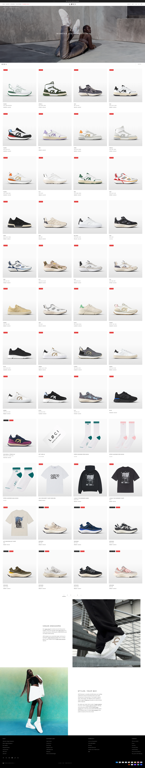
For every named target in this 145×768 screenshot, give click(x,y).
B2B (89, 751)
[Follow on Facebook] (3, 757)
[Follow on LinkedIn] (18, 757)
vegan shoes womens (60, 639)
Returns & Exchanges (51, 753)
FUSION (5, 104)
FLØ (39, 191)
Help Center (49, 741)
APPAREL (12, 4)
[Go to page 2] (81, 595)
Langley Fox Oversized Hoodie (81, 498)
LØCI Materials (49, 749)
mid (82, 700)
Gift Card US (42, 454)
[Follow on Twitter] (6, 757)
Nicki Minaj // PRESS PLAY (9, 454)
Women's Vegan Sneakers (14, 7)
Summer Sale (26, 4)
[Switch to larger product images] (2, 64)
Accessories (5, 749)
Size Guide (48, 745)
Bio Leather (5, 745)
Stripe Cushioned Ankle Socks (10, 498)
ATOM (75, 147)
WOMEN (8, 4)
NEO (110, 104)
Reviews (90, 745)
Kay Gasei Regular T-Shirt (9, 541)
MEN (4, 4)
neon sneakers (95, 710)
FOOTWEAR (18, 4)
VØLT (75, 104)
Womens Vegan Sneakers (8, 741)
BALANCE (76, 235)
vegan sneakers (98, 704)
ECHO (75, 322)
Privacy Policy (135, 747)
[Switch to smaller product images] (4, 64)
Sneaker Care (49, 747)
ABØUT (129, 4)
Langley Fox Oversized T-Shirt (116, 498)
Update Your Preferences (93, 749)
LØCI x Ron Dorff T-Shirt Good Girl (47, 498)
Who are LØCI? (135, 741)
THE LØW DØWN (91, 743)
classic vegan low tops (91, 705)
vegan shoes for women (53, 637)
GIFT (133, 4)
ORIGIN (4, 322)
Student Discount (92, 747)
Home (4, 7)
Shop (7, 7)
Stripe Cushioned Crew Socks (81, 454)
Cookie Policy (135, 749)
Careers (134, 745)
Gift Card (5, 751)
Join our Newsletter (92, 741)
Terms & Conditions (136, 751)
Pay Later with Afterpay (137, 753)
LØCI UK (4, 753)
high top (87, 700)
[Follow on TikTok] (15, 757)
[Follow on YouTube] (12, 757)
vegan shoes (47, 629)
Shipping (48, 751)
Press (133, 743)
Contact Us (48, 743)
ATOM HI (40, 104)
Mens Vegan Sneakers (7, 743)
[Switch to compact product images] (6, 64)
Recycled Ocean (6, 747)
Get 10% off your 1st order (72, 1)
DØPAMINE (41, 541)
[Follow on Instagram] (9, 757)
